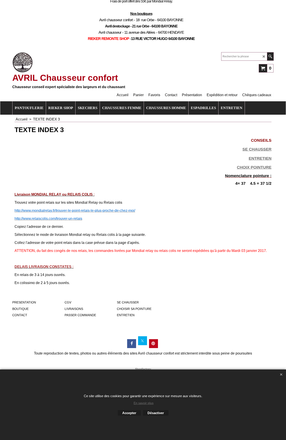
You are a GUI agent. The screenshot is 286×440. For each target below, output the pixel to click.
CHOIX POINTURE (254, 167)
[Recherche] (270, 56)
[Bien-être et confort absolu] (22, 62)
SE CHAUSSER (256, 149)
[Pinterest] (153, 343)
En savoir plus (144, 403)
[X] (142, 340)
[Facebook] (131, 343)
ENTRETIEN (260, 158)
